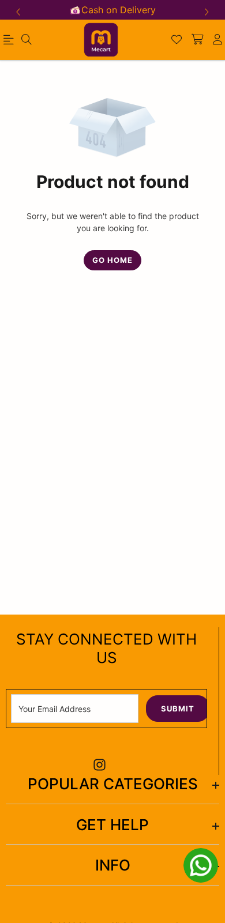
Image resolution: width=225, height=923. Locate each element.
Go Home (112, 260)
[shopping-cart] (197, 40)
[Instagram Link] (99, 764)
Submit (177, 708)
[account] (217, 40)
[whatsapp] (200, 865)
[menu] (26, 40)
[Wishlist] (176, 40)
